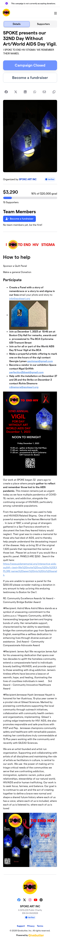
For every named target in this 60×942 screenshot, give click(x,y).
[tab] (17, 24)
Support (21, 926)
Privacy (30, 926)
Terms (40, 926)
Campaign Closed (30, 65)
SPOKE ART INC (28, 179)
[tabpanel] (30, 449)
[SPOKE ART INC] (6, 12)
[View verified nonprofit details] (50, 179)
